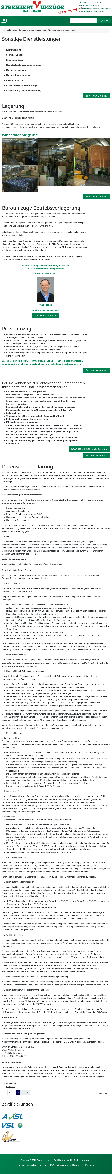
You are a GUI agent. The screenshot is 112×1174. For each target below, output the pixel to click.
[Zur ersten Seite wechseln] (5, 1092)
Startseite (10, 1086)
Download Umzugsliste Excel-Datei (89, 449)
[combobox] (84, 20)
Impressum (11, 1083)
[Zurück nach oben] (107, 1169)
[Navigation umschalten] (4, 21)
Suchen (105, 20)
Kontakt (22, 1165)
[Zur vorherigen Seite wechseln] (9, 1092)
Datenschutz (79, 1165)
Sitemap (90, 1165)
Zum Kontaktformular (96, 96)
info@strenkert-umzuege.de (45, 310)
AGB (52, 1165)
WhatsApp (31, 1165)
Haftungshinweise (64, 1165)
